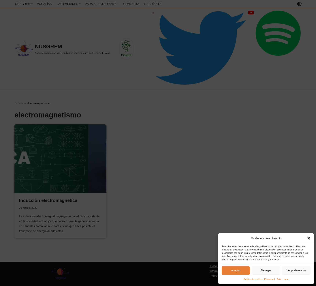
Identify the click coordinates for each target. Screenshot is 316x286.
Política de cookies (253, 279)
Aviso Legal (282, 279)
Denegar (266, 270)
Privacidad (269, 279)
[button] (309, 238)
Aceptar (235, 270)
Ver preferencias (296, 270)
